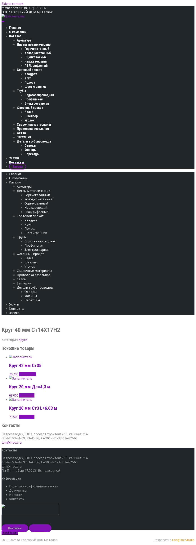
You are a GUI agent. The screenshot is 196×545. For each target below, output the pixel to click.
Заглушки (24, 137)
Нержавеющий (35, 61)
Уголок (29, 120)
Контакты (16, 162)
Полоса (29, 82)
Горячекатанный (36, 49)
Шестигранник (35, 87)
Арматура (24, 40)
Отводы (30, 145)
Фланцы (30, 150)
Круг (27, 78)
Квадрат (30, 74)
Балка (28, 112)
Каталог (15, 36)
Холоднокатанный (37, 53)
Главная (15, 28)
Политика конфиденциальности (33, 486)
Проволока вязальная (33, 129)
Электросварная (36, 103)
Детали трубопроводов (34, 141)
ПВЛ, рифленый (36, 66)
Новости (15, 495)
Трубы (21, 91)
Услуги (14, 158)
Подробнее (27, 374)
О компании (17, 32)
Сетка (21, 133)
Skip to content (12, 4)
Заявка (17, 167)
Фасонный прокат (30, 108)
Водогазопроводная (39, 95)
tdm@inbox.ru (12, 442)
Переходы (31, 154)
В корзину (26, 395)
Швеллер (31, 116)
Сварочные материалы (34, 124)
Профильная (33, 99)
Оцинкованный (35, 57)
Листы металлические (34, 44)
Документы (18, 490)
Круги (23, 340)
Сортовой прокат (29, 70)
